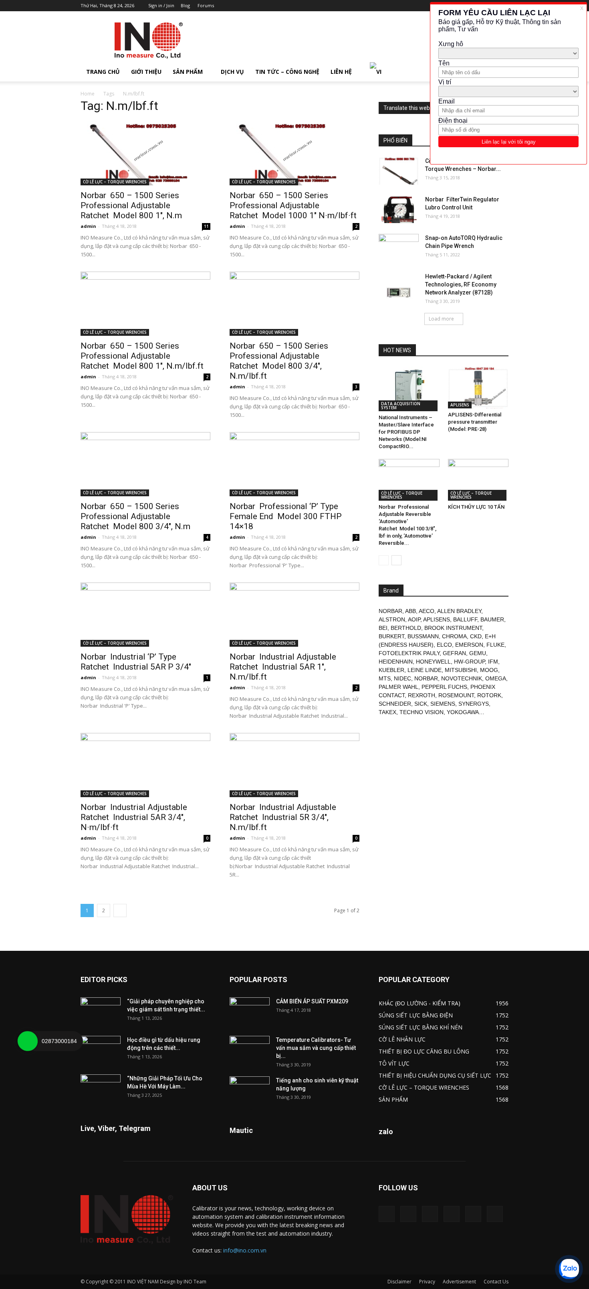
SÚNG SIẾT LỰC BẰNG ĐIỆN (416, 1015)
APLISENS (459, 405)
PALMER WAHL (398, 687)
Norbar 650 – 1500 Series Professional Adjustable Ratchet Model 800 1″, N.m (131, 205)
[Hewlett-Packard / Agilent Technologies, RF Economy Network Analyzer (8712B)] (399, 286)
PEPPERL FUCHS (444, 687)
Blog (185, 5)
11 (206, 226)
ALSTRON (392, 619)
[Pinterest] (430, 1214)
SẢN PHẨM (188, 71)
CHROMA (454, 636)
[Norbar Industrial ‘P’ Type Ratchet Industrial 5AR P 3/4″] (145, 615)
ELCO (444, 644)
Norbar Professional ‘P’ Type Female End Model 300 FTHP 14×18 (286, 516)
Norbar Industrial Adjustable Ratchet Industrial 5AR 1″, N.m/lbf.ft (283, 667)
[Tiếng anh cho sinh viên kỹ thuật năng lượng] (250, 1090)
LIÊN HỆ (341, 71)
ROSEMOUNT (456, 695)
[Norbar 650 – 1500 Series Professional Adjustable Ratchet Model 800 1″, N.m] (145, 153)
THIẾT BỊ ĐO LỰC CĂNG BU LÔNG (424, 1051)
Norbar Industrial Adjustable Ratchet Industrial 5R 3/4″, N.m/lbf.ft (283, 817)
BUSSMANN (423, 636)
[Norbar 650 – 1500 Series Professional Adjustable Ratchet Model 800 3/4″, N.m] (145, 464)
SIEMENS (442, 703)
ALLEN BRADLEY (459, 611)
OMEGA (495, 678)
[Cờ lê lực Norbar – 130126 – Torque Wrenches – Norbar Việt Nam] (399, 171)
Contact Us (496, 1281)
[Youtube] (495, 1214)
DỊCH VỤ (232, 71)
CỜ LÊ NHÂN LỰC (402, 1039)
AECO (426, 611)
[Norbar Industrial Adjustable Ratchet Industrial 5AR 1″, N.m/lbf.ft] (294, 615)
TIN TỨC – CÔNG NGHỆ (287, 71)
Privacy (427, 1281)
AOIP (414, 619)
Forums (206, 5)
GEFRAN (454, 653)
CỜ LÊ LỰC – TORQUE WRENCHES (115, 182)
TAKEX (387, 712)
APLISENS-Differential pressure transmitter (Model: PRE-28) (474, 422)
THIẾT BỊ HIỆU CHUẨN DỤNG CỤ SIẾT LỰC (435, 1075)
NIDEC (402, 678)
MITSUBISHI (461, 670)
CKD (476, 636)
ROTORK (489, 695)
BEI (383, 628)
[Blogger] (387, 1214)
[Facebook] (408, 1214)
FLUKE (495, 644)
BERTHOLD (406, 628)
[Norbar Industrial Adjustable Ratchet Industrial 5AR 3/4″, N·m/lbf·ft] (145, 765)
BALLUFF (465, 619)
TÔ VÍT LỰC (394, 1063)
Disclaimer (399, 1281)
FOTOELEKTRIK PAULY (409, 653)
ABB (410, 611)
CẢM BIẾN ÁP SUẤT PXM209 (312, 1001)
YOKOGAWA (463, 712)
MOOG (489, 670)
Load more (441, 318)
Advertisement (459, 1281)
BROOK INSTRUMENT (453, 628)
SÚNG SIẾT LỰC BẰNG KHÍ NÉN (420, 1027)
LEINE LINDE (424, 670)
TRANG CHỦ (103, 71)
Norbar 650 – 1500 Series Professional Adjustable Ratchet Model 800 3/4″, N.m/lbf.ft (279, 361)
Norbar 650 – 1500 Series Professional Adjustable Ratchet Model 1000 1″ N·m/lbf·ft (293, 205)
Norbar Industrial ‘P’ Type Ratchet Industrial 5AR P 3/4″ (136, 662)
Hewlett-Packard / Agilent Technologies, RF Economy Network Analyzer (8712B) (460, 284)
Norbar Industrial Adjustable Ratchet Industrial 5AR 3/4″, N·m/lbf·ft (134, 817)
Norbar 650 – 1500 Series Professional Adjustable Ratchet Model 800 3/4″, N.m (135, 516)
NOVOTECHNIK (461, 678)
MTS (385, 678)
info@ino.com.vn (244, 1250)
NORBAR (390, 611)
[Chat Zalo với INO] (569, 1269)
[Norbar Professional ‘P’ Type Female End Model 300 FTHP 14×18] (294, 464)
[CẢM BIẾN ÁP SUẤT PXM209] (250, 1011)
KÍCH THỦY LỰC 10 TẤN (476, 507)
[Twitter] (473, 1214)
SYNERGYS (473, 703)
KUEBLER (391, 670)
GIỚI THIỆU (146, 71)
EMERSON (469, 644)
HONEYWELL (433, 661)
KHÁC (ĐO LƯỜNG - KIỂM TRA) (419, 1003)
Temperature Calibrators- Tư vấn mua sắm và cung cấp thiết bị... (316, 1048)
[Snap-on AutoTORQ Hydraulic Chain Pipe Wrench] (399, 248)
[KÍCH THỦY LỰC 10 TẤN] (478, 480)
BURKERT (391, 636)
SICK (420, 703)
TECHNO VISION (421, 712)
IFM (493, 661)
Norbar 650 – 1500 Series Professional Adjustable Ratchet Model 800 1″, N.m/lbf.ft (142, 356)
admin (88, 226)
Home (88, 93)
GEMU (477, 653)
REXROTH (421, 695)
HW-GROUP (469, 661)
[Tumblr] (452, 1214)
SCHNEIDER (395, 703)
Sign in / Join (161, 5)
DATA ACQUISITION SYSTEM (400, 405)
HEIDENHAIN (396, 661)
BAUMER (492, 619)
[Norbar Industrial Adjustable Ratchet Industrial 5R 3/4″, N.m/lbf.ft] (294, 765)
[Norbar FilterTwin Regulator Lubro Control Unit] (399, 209)
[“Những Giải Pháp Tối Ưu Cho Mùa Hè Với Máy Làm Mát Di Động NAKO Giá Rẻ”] (101, 1088)
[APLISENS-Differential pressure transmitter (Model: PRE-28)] (478, 387)
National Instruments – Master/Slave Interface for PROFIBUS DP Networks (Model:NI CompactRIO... (406, 431)
